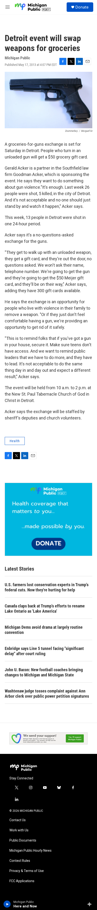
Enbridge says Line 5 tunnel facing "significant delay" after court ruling (44, 651)
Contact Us (17, 820)
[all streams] (91, 904)
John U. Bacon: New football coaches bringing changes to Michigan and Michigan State (44, 672)
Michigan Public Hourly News (30, 850)
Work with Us (18, 830)
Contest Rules (19, 861)
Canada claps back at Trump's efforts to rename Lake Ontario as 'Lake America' (45, 608)
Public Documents (22, 840)
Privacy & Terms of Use (26, 871)
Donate (82, 7)
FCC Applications (21, 881)
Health (15, 441)
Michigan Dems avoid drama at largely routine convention (44, 630)
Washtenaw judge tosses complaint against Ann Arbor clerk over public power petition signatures (47, 693)
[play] (7, 904)
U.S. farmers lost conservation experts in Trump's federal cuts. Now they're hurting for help (47, 587)
